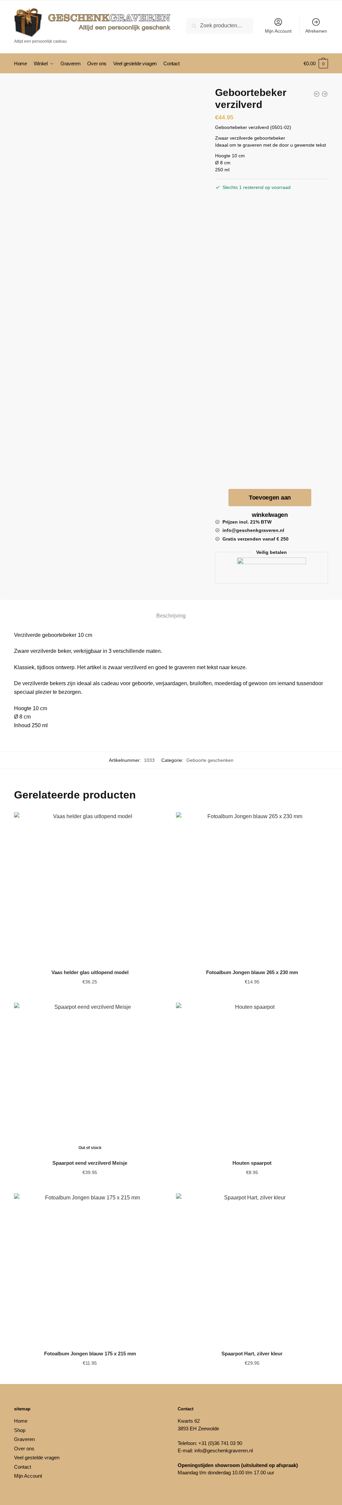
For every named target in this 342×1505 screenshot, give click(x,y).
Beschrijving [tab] (171, 616)
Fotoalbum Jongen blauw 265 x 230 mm (252, 972)
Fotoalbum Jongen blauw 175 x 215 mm (90, 1353)
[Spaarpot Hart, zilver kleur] (252, 1269)
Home (20, 1421)
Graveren (24, 1439)
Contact (22, 1467)
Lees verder (89, 1185)
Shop (19, 1430)
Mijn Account (278, 31)
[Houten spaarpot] (252, 1078)
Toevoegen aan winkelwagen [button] (90, 995)
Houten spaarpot (252, 1163)
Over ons (24, 1448)
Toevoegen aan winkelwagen (270, 500)
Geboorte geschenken (209, 760)
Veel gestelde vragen (36, 1457)
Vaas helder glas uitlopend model (90, 972)
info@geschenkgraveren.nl (223, 1450)
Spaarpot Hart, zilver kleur (252, 1353)
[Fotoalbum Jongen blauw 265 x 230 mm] (252, 888)
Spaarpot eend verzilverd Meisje (89, 1163)
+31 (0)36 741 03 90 (220, 1443)
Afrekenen (316, 31)
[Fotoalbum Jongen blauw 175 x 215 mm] (90, 1269)
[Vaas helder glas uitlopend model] (90, 888)
